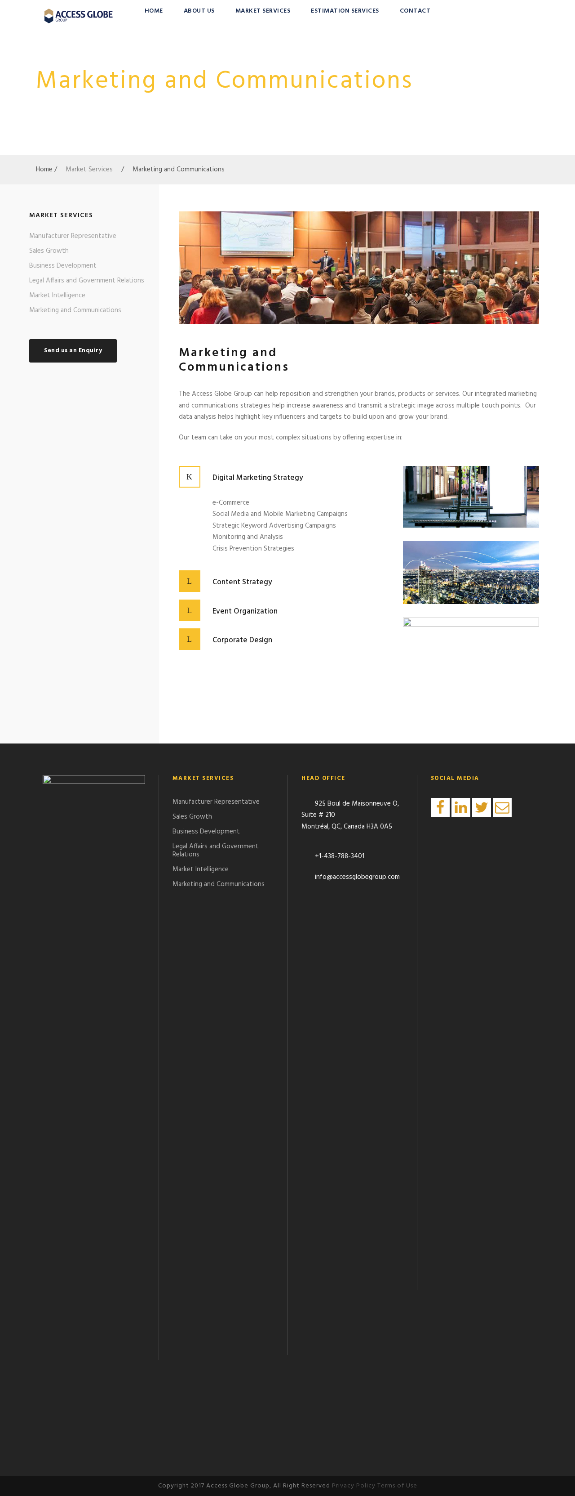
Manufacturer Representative (72, 236)
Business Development (63, 265)
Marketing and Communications (75, 310)
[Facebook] (440, 807)
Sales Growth (49, 251)
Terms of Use (397, 1486)
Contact (415, 11)
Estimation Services (345, 11)
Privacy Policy (354, 1486)
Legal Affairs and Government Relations (86, 280)
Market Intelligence (57, 295)
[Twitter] (481, 807)
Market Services (263, 11)
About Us (199, 11)
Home (154, 11)
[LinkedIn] (460, 807)
